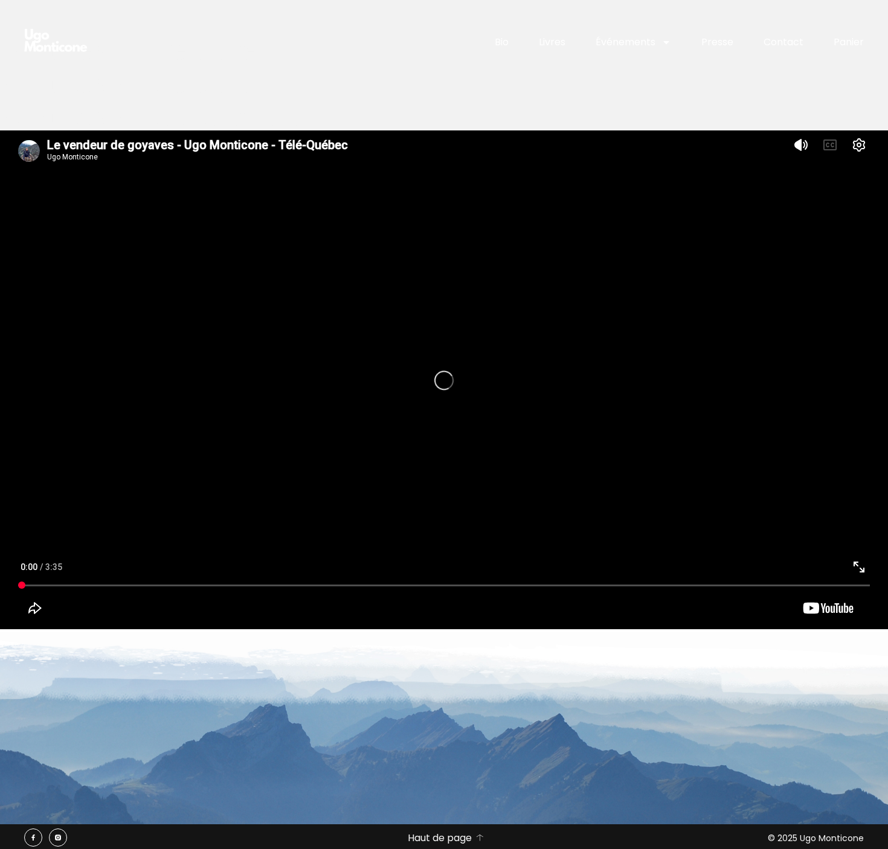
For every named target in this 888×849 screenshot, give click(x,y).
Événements (625, 42)
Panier (849, 42)
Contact (783, 42)
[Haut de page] (479, 837)
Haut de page (440, 838)
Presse (717, 42)
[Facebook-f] (33, 837)
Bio (502, 42)
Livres (552, 42)
